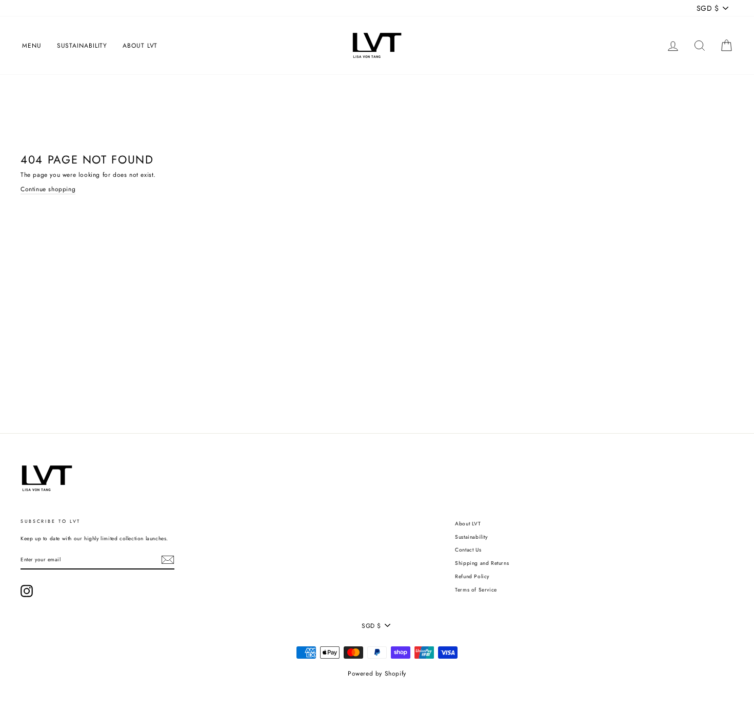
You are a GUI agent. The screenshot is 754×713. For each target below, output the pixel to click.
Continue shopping (48, 189)
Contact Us (468, 550)
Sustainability (82, 45)
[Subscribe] (167, 560)
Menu (32, 45)
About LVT (140, 45)
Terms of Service (476, 590)
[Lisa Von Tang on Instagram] (27, 591)
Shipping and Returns (482, 563)
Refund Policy (472, 576)
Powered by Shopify (377, 673)
